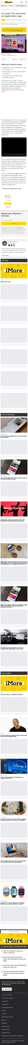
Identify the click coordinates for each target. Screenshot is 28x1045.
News (3, 20)
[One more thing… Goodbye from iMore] (14, 941)
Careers (3, 1010)
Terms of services (18, 227)
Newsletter (24, 59)
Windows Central (6, 1032)
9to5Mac (14, 120)
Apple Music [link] (8, 206)
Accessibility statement (7, 1007)
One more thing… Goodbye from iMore (15, 946)
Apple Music (15, 9)
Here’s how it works (14, 24)
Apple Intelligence (20, 5)
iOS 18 (10, 5)
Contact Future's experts (7, 998)
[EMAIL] (14, 245)
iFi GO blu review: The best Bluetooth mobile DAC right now (14, 966)
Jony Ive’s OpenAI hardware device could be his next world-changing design (14, 973)
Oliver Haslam (10, 19)
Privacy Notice (20, 229)
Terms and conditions (7, 995)
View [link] (8, 203)
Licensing (4, 1013)
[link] (7, 196)
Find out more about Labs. (16, 30)
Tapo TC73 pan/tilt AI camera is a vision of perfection (13, 952)
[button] (26, 2)
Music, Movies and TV (6, 9)
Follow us (16, 59)
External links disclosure (7, 1017)
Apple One (11, 133)
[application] (14, 146)
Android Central (5, 1029)
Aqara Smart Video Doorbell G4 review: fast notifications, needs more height (14, 959)
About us (4, 1020)
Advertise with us (6, 1026)
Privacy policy (5, 1001)
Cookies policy (5, 1004)
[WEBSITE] (12, 245)
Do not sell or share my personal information (12, 1035)
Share (5, 59)
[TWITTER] (9, 245)
